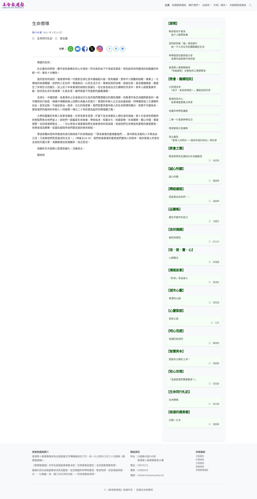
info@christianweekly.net (150, 475)
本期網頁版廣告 (238, 5)
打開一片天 (175, 420)
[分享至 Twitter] (92, 49)
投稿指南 (200, 466)
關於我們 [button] (193, 5)
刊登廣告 (200, 456)
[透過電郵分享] (78, 49)
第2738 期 (37, 32)
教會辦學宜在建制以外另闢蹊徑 (185, 156)
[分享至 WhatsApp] (70, 49)
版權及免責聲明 (144, 490)
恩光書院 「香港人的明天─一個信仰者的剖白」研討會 (193, 138)
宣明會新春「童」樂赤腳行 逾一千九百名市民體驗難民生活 (186, 45)
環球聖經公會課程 (178, 128)
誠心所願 (173, 176)
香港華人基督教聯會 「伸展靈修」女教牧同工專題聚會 (187, 69)
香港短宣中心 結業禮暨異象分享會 (181, 100)
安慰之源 (173, 318)
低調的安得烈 (176, 339)
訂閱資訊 (200, 459)
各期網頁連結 (179, 5)
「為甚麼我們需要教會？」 (183, 379)
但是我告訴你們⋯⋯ (179, 197)
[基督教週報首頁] (13, 5)
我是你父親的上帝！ (179, 359)
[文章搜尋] (254, 5)
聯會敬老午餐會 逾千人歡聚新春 (178, 33)
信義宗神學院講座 (178, 111)
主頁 (167, 5)
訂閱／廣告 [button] (219, 5)
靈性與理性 (175, 237)
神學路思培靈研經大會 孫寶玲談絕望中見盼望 (182, 57)
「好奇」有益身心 (178, 278)
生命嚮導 (173, 400)
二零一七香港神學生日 (181, 119)
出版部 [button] (205, 5)
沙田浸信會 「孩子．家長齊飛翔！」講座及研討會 (189, 89)
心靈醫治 (173, 258)
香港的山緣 (175, 298)
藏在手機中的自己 (178, 217)
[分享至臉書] (85, 49)
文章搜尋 (200, 463)
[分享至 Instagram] (99, 48)
